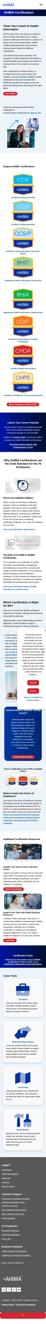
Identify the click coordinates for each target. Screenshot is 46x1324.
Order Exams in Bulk (13, 889)
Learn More (9, 940)
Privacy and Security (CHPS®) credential (21, 815)
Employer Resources (10, 1231)
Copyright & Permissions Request (16, 1199)
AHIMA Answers (8, 1218)
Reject (33, 691)
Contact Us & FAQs (10, 1206)
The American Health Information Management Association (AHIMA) (8, 5)
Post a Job (6, 1239)
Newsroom (6, 1178)
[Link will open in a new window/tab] (4, 1290)
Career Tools (19, 437)
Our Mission (7, 1170)
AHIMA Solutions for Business (14, 1251)
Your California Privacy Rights (14, 1210)
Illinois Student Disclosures (13, 1214)
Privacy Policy (8, 1305)
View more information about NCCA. (19, 529)
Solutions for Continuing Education (16, 1255)
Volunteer (6, 1182)
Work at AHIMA (8, 1186)
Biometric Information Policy (13, 1202)
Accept (33, 683)
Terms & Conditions (33, 697)
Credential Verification (11, 1235)
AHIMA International (10, 1174)
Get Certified (10, 94)
